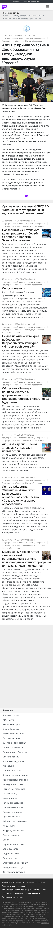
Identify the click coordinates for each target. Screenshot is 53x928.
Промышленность (12, 816)
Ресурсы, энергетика (13, 830)
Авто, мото (8, 720)
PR (3, 13)
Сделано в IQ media (36, 882)
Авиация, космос (11, 715)
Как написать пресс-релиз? (14, 890)
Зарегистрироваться (31, 2)
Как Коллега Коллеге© (14, 872)
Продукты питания (12, 812)
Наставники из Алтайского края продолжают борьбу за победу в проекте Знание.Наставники (20, 235)
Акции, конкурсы (11, 724)
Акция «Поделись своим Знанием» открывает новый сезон (19, 447)
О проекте (6, 893)
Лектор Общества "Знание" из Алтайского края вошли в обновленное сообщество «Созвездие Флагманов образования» (20, 495)
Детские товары (11, 756)
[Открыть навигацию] (47, 6)
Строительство (10, 849)
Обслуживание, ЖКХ (13, 807)
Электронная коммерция (15, 862)
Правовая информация (12, 897)
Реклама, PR (9, 826)
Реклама (19, 893)
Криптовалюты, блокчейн (15, 779)
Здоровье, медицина (13, 761)
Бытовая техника (11, 738)
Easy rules (34, 890)
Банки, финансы (11, 729)
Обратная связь (33, 893)
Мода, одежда (10, 798)
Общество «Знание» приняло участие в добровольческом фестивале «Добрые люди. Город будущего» (25, 395)
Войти (17, 2)
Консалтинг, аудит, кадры (15, 775)
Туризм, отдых (10, 858)
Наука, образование (34, 41)
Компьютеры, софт (12, 770)
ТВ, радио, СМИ (11, 853)
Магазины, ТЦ (10, 793)
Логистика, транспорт (14, 789)
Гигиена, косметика (13, 747)
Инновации (8, 766)
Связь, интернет (11, 835)
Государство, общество (13, 41)
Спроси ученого (13, 288)
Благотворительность (14, 733)
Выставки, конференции (15, 742)
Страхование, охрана (13, 844)
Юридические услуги (13, 867)
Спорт (6, 839)
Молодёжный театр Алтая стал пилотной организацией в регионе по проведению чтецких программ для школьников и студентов (26, 558)
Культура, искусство (34, 330)
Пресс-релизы (13, 13)
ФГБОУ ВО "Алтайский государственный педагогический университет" (25, 210)
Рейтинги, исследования (15, 821)
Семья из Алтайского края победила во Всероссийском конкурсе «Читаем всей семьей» (20, 341)
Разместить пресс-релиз (13, 886)
